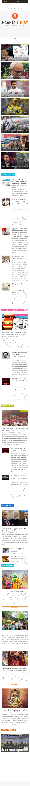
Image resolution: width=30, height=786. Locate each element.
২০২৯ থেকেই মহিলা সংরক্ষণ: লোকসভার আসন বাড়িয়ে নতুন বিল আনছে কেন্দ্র (19, 258)
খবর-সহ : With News (24, 44)
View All (27, 308)
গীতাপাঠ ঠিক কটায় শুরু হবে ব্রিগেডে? (20, 378)
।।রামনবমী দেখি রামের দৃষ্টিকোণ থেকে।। (15, 591)
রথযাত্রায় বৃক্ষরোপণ (15, 633)
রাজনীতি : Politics (6, 179)
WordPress (24, 783)
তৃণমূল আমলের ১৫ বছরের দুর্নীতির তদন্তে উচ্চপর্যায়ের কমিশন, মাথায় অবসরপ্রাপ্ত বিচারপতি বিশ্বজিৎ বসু (19, 230)
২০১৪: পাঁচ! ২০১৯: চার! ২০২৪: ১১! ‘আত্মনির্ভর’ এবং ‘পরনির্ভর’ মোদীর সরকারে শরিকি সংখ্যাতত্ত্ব (18, 550)
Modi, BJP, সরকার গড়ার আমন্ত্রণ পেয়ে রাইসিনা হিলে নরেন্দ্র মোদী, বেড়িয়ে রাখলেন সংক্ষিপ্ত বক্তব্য (19, 558)
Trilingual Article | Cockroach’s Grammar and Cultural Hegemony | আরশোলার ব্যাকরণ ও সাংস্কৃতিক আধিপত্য (19, 183)
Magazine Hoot (13, 783)
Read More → (15, 607)
